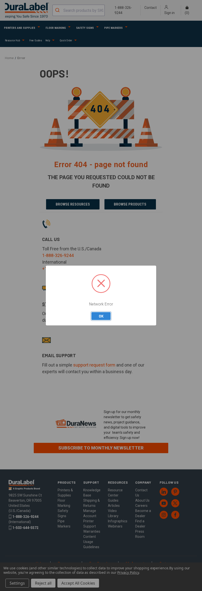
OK (101, 316)
